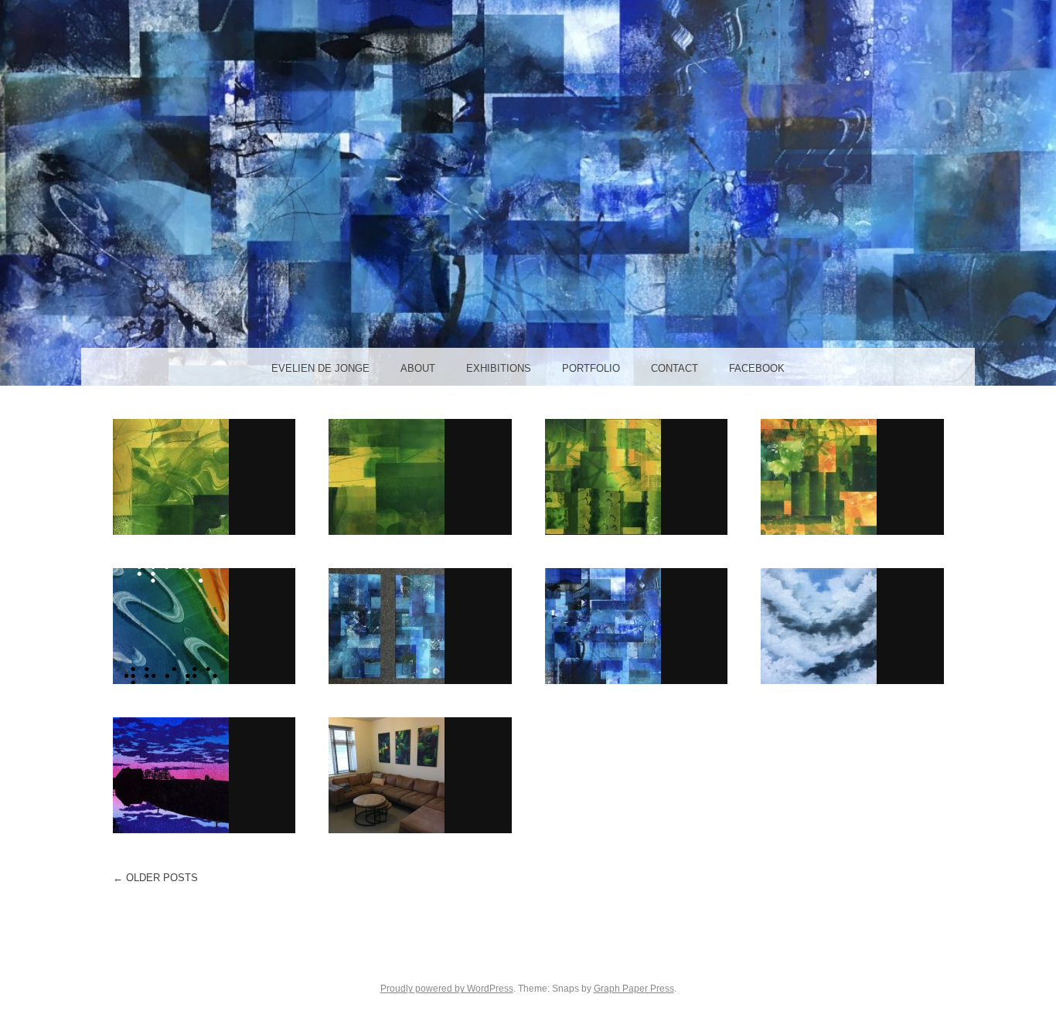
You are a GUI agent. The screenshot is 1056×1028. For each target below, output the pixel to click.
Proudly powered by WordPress (446, 988)
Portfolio (591, 368)
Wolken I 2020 (852, 625)
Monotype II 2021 (420, 476)
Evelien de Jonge (320, 368)
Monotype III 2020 (852, 476)
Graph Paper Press (634, 988)
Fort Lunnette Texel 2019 (203, 774)
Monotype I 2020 (636, 625)
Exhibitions (498, 368)
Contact (674, 368)
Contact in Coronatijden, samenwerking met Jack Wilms (204, 632)
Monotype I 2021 (636, 476)
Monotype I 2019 (420, 774)
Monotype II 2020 (420, 625)
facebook (757, 368)
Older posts (155, 877)
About (417, 368)
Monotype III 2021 (204, 476)
